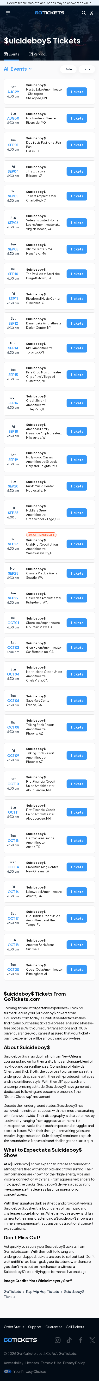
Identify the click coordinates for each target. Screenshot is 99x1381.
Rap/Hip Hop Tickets (42, 1291)
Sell (75, 1327)
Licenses (32, 1363)
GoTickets (12, 1291)
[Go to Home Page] (49, 12)
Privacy (74, 1363)
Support (35, 1327)
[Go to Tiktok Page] (69, 1340)
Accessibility (14, 1363)
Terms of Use (51, 1363)
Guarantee (53, 1327)
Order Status (14, 1327)
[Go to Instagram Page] (58, 1340)
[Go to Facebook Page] (81, 1340)
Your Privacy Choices (30, 1371)
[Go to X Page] (92, 1340)
